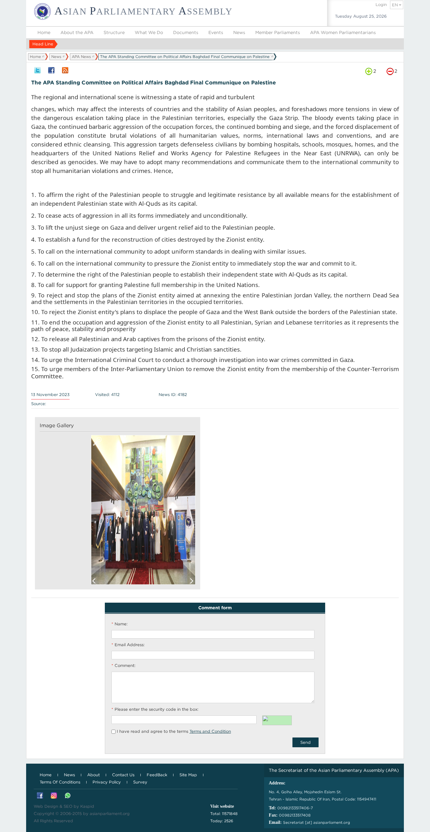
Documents (185, 32)
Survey (140, 782)
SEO (68, 806)
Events (215, 32)
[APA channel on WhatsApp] (68, 796)
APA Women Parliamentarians (343, 32)
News (239, 32)
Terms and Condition (210, 731)
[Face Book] (40, 796)
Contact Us (123, 774)
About (93, 774)
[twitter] (37, 70)
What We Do (149, 32)
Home (43, 32)
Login (381, 4)
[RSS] (65, 70)
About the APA (76, 32)
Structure (114, 32)
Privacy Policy (107, 782)
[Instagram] (54, 796)
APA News (81, 56)
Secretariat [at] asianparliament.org (316, 822)
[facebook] (51, 70)
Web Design (46, 806)
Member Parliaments (277, 32)
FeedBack (157, 774)
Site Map (188, 774)
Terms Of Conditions (60, 782)
